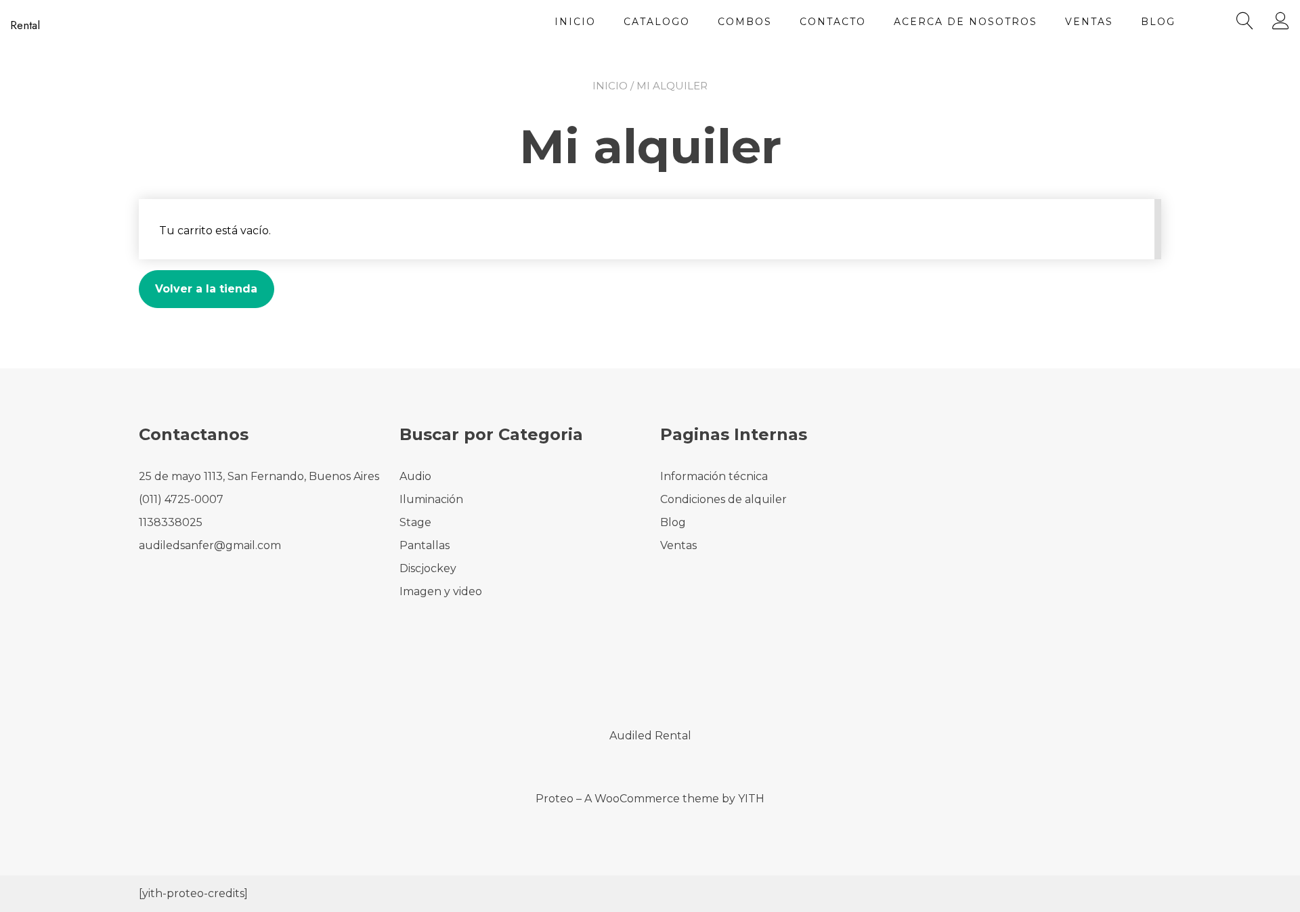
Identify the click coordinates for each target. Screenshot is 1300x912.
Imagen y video (440, 591)
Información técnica (714, 476)
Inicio (575, 22)
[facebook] (631, 677)
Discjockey (427, 568)
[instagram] (668, 677)
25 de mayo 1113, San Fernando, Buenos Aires (259, 476)
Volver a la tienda (206, 288)
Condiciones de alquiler (723, 499)
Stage (415, 522)
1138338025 (170, 522)
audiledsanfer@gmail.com (210, 545)
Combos (745, 22)
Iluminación (431, 499)
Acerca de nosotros (965, 22)
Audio (415, 476)
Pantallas (424, 545)
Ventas (1089, 22)
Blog (1158, 22)
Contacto (833, 22)
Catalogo (657, 22)
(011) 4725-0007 (181, 499)
